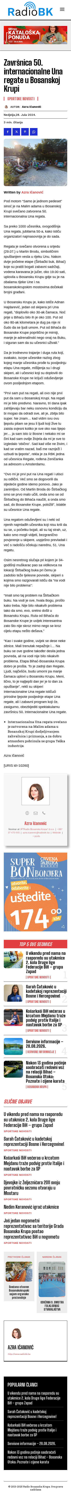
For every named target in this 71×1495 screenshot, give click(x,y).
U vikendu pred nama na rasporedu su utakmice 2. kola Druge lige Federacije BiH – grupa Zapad (46, 962)
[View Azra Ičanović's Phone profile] (44, 813)
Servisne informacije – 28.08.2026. (44, 1044)
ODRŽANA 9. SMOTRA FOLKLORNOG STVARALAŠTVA (52, 1305)
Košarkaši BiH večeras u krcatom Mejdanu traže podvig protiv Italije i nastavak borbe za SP (46, 1018)
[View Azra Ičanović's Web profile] (27, 813)
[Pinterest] (25, 132)
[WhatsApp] (33, 132)
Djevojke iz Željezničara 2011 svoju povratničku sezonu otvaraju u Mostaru (32, 1188)
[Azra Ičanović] (7, 106)
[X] (16, 132)
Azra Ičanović (31, 106)
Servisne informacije (40, 1051)
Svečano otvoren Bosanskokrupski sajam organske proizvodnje (19, 1292)
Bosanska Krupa (37, 1086)
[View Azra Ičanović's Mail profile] (35, 813)
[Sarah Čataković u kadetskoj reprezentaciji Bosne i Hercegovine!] (13, 993)
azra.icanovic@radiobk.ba (36, 832)
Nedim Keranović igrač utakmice (31, 1207)
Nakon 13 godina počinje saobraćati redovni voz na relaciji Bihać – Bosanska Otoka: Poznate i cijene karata (46, 1072)
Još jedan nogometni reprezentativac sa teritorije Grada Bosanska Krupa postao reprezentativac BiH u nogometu (34, 1229)
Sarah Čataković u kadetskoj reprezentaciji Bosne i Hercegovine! (46, 991)
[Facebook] (7, 132)
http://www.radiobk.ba (19, 1354)
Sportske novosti (38, 977)
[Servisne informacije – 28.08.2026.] (13, 1046)
